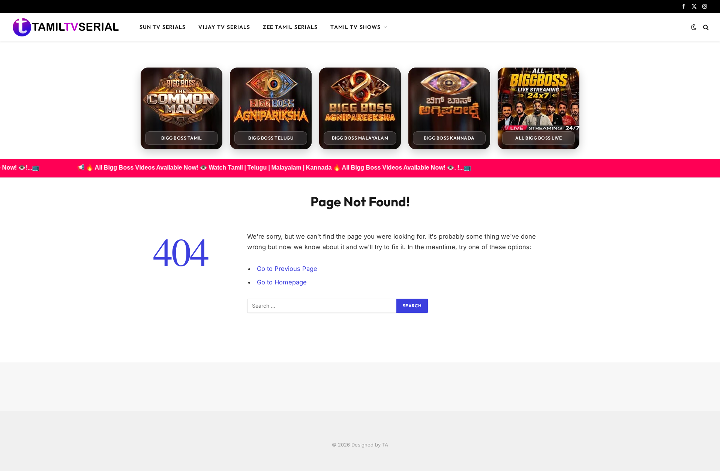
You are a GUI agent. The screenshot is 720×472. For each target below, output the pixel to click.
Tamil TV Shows (355, 27)
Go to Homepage (282, 282)
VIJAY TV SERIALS (224, 27)
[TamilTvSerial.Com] (65, 27)
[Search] (705, 27)
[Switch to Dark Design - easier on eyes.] (693, 27)
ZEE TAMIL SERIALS (290, 27)
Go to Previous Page (287, 268)
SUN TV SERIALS (163, 27)
